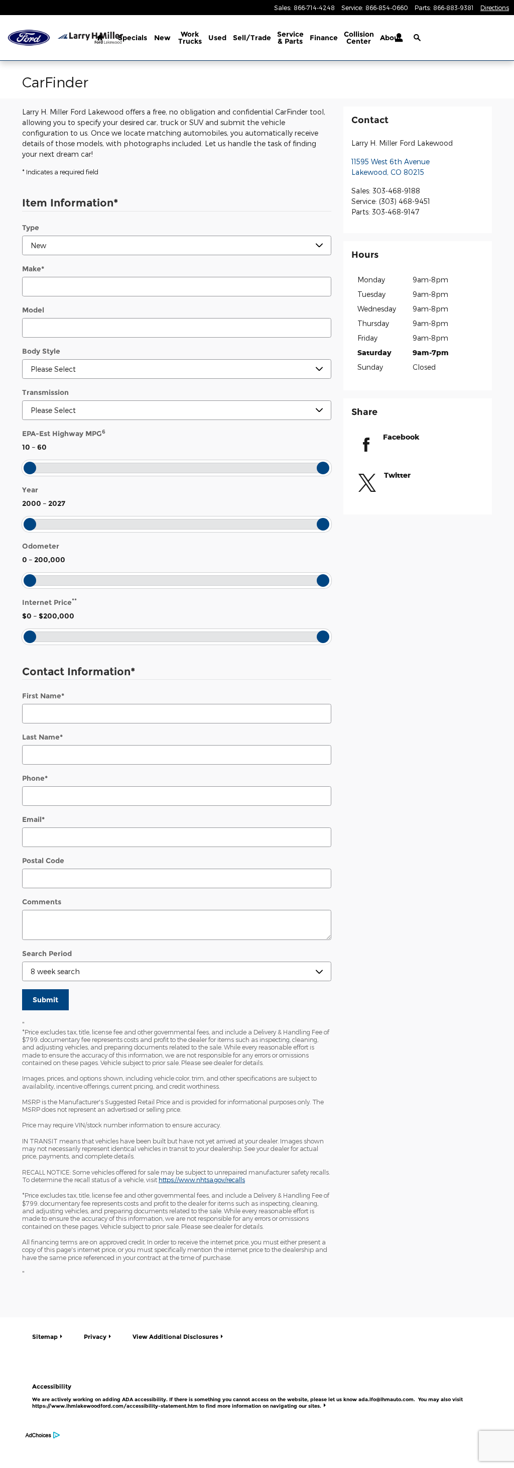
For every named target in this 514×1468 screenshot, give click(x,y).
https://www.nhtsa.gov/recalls (202, 1179)
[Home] (29, 38)
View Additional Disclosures (175, 1336)
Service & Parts (290, 38)
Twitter (397, 475)
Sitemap (45, 1336)
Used (217, 37)
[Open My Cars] (396, 37)
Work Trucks (190, 38)
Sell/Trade (252, 37)
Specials (132, 37)
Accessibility (247, 1396)
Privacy (95, 1336)
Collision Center (359, 38)
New (162, 37)
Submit (45, 999)
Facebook (401, 437)
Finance (324, 37)
